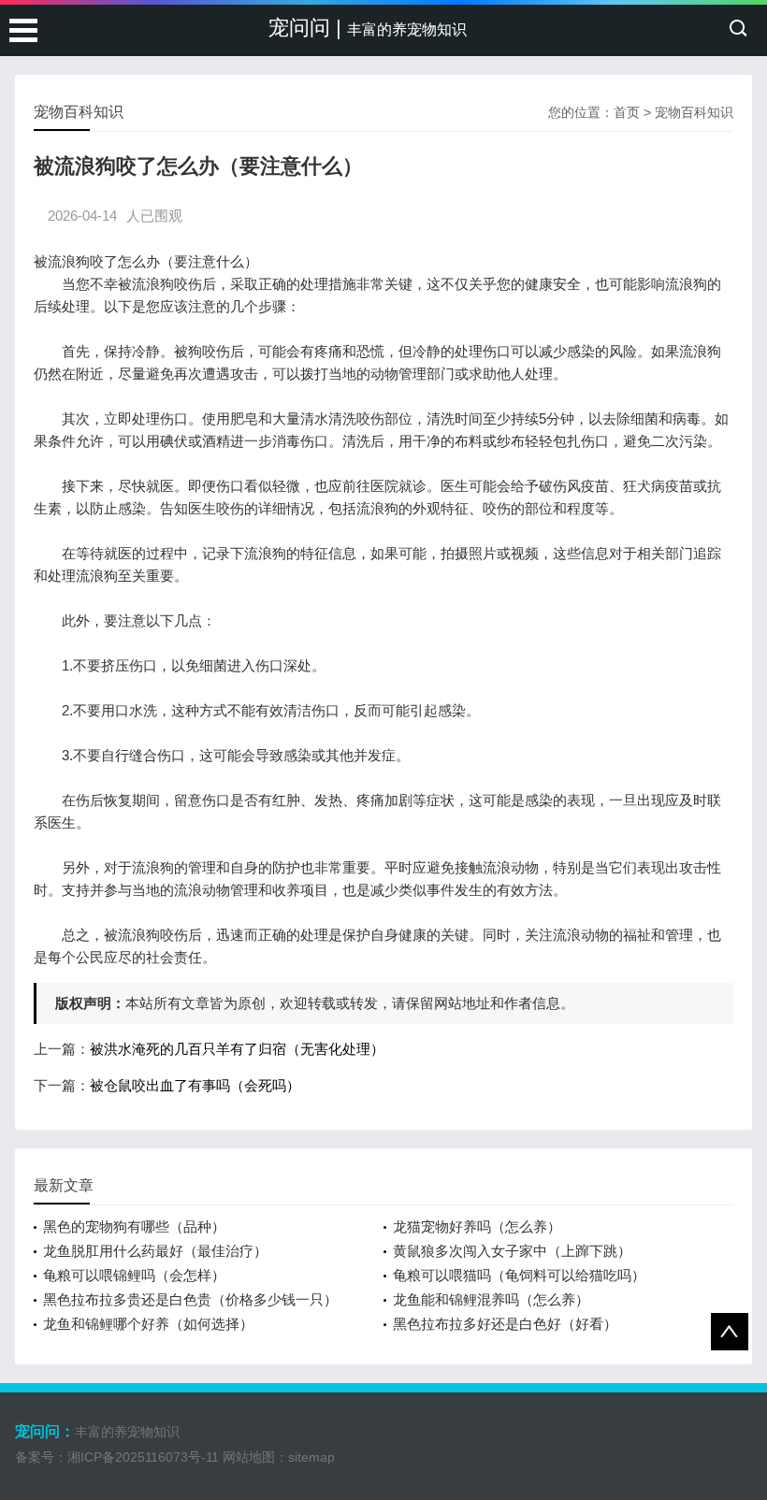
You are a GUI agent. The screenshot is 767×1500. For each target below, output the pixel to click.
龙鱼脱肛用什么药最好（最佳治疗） (155, 1251)
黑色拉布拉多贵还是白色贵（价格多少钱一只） (190, 1299)
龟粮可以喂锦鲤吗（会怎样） (134, 1275)
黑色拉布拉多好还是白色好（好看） (505, 1324)
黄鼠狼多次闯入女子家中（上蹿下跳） (512, 1251)
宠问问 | (367, 27)
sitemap (311, 1457)
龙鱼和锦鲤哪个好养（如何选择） (148, 1324)
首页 (627, 112)
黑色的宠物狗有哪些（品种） (134, 1226)
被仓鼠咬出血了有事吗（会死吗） (195, 1085)
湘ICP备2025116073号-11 (143, 1457)
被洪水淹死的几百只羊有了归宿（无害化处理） (237, 1049)
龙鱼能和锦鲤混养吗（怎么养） (491, 1299)
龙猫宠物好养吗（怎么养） (477, 1226)
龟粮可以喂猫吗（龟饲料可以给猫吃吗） (519, 1275)
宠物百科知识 (694, 112)
